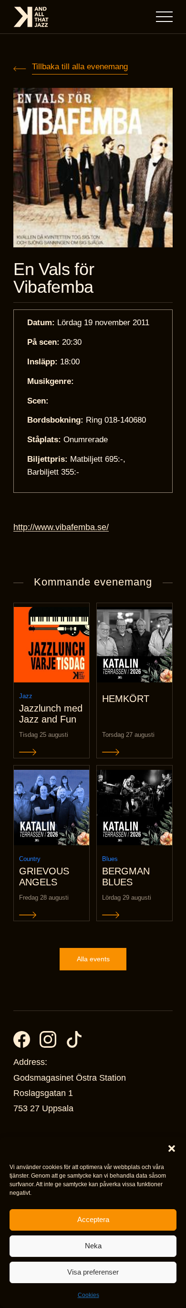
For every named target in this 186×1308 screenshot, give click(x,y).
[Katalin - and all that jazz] (31, 17)
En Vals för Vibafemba (53, 278)
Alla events (93, 959)
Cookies (88, 1295)
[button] (171, 1148)
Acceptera (93, 1219)
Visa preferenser (93, 1272)
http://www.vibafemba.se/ (61, 527)
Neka (93, 1246)
